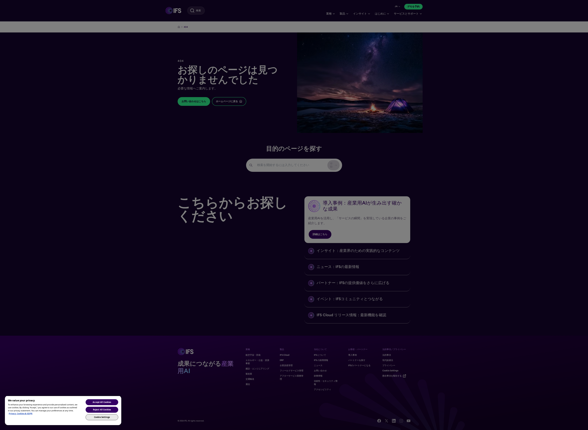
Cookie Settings (102, 417)
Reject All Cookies (102, 409)
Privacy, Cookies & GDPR (20, 413)
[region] (63, 410)
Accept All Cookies (102, 402)
